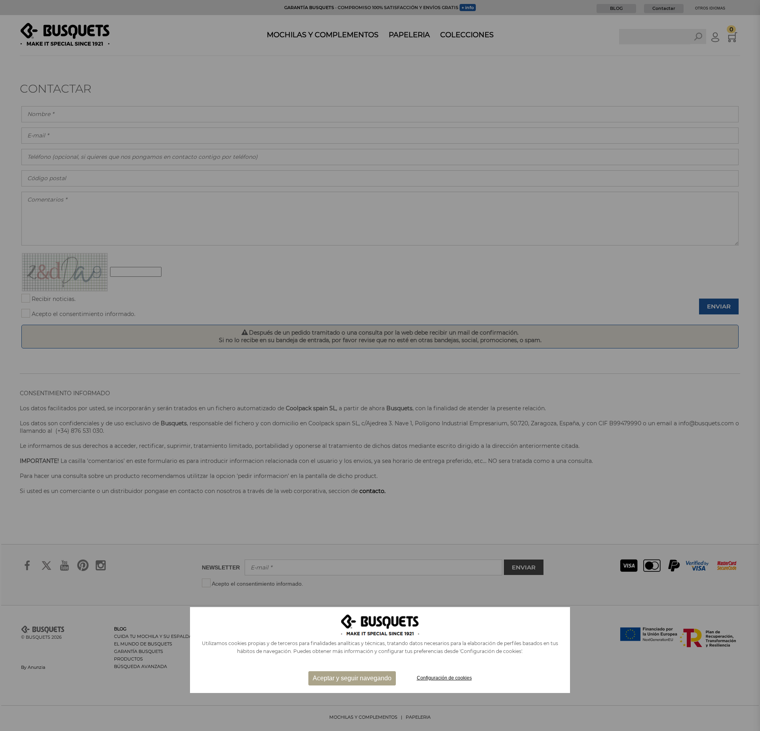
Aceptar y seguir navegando (352, 678)
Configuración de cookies (444, 678)
